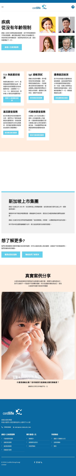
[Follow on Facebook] (34, 462)
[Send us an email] (39, 462)
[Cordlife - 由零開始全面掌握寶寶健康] (39, 7)
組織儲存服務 (7, 450)
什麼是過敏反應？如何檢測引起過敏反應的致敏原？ (38, 382)
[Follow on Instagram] (37, 462)
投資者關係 (57, 442)
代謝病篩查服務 (8, 438)
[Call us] (41, 462)
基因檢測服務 (7, 446)
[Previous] (4, 337)
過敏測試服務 (7, 442)
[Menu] (2, 7)
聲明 (55, 446)
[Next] (71, 337)
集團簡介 (31, 438)
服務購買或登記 (33, 442)
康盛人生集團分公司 (59, 438)
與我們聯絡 (32, 446)
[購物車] (72, 7)
